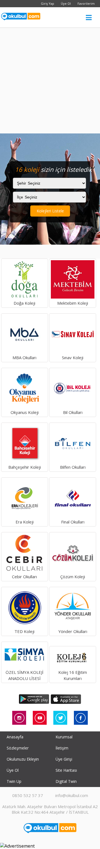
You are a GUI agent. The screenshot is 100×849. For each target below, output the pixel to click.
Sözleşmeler (18, 748)
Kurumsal (64, 736)
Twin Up (14, 781)
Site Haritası (66, 770)
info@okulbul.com (71, 795)
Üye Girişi (64, 759)
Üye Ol (66, 3)
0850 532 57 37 (27, 795)
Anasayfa (15, 736)
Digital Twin (66, 781)
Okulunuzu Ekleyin (23, 759)
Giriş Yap (47, 3)
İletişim (62, 748)
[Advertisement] (50, 81)
